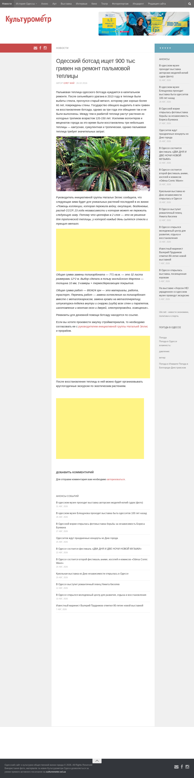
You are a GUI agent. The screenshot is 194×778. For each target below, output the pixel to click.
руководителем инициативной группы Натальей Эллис (113, 326)
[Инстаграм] (45, 48)
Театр (104, 3)
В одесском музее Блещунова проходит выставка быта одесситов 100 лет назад (101, 513)
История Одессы (25, 3)
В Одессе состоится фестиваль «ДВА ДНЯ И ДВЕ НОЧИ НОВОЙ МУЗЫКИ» (99, 548)
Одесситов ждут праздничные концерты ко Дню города (87, 538)
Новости (7, 3)
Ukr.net (162, 312)
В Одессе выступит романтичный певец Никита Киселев (88, 584)
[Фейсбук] (40, 48)
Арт (54, 3)
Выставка (66, 3)
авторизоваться (116, 479)
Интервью (81, 3)
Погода (163, 337)
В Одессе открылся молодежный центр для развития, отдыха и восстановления (101, 595)
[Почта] (35, 48)
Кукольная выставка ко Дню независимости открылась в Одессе (92, 573)
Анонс (44, 3)
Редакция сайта (157, 3)
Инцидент (138, 3)
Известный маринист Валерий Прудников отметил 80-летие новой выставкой (99, 605)
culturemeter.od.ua (56, 771)
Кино (94, 3)
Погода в (168, 341)
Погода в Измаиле (168, 363)
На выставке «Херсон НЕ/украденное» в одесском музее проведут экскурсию (174, 292)
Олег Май (69, 83)
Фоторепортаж (120, 3)
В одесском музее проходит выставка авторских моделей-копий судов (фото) (99, 502)
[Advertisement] (103, 250)
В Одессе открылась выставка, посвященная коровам (172, 274)
